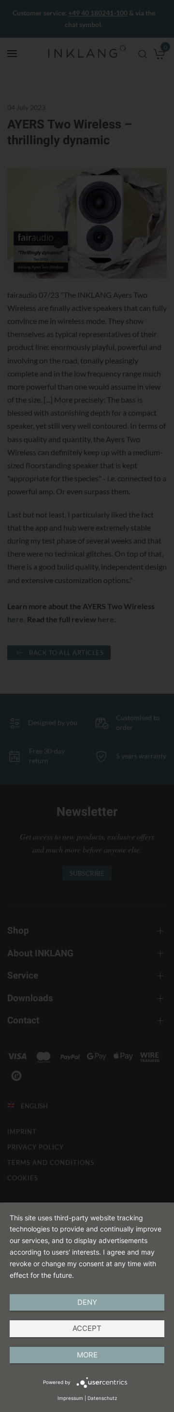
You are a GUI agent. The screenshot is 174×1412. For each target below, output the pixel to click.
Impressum (70, 1398)
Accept (87, 1328)
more (87, 1354)
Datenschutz (102, 1398)
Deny (87, 1302)
